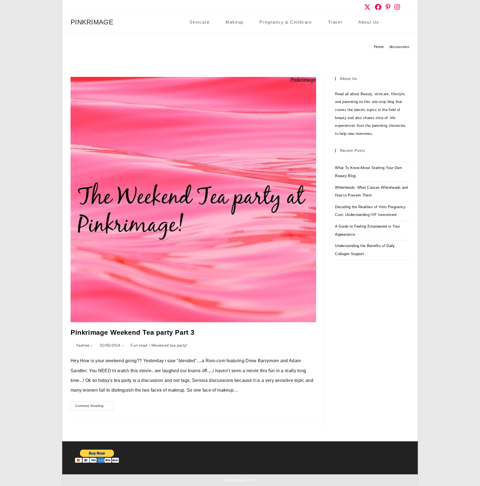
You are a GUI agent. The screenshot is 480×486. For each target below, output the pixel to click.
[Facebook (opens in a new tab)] (378, 7)
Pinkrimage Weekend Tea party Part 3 (132, 332)
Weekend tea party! (169, 345)
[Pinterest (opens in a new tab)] (388, 7)
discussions (399, 47)
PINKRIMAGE (92, 22)
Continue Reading (94, 407)
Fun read (139, 345)
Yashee (82, 345)
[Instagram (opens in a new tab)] (397, 7)
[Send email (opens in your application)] (405, 7)
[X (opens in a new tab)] (367, 7)
